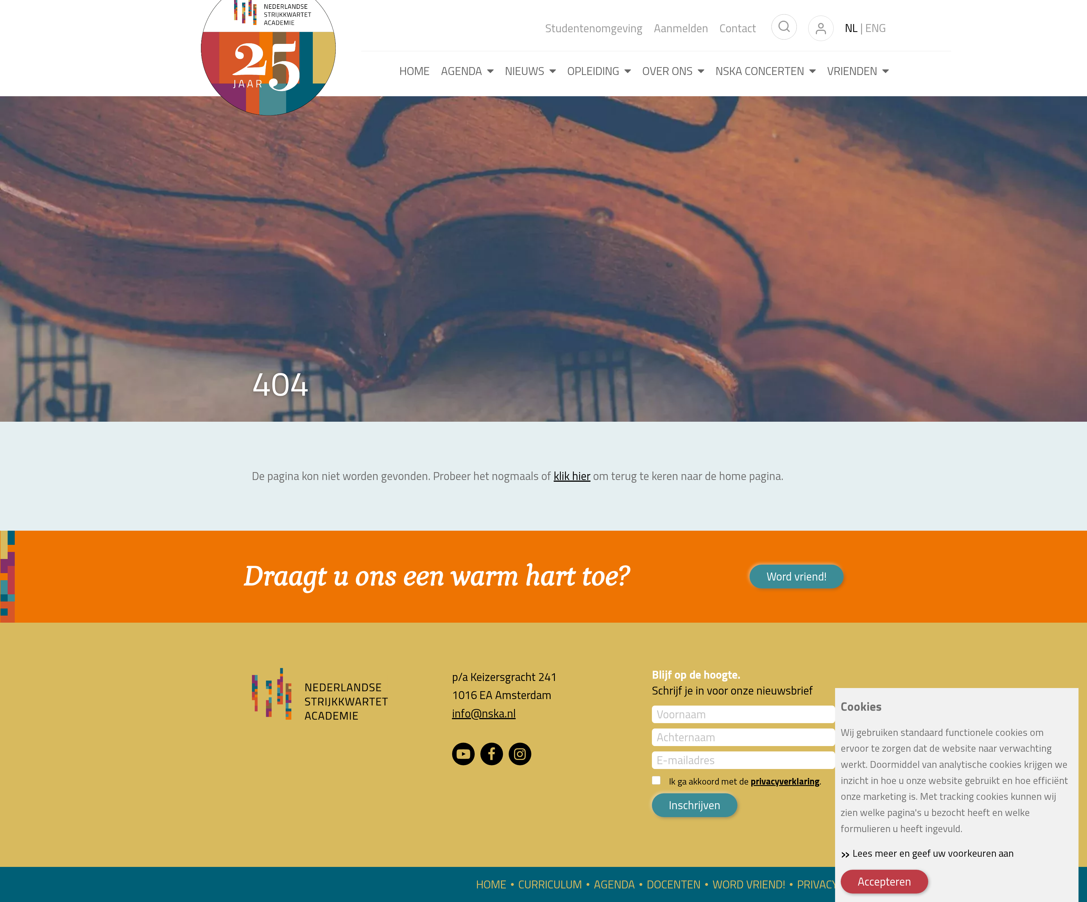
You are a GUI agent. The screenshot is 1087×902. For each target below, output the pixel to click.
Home (414, 71)
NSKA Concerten (762, 71)
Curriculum (550, 884)
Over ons (670, 71)
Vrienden (854, 71)
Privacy (817, 884)
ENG (875, 28)
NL (852, 28)
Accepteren (884, 881)
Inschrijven (694, 805)
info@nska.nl (484, 713)
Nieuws (527, 71)
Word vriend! (797, 576)
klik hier (572, 476)
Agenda (464, 71)
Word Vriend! (748, 884)
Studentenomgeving (594, 28)
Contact (738, 28)
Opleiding (595, 71)
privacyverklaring (785, 781)
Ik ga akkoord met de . (745, 781)
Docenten (674, 884)
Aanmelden (681, 28)
